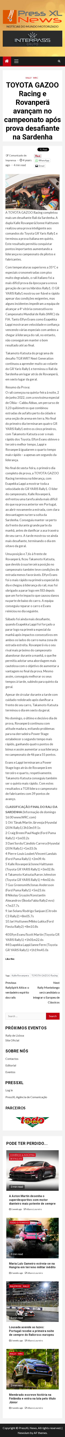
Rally (29, 77)
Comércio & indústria (22, 1155)
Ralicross (15, 1286)
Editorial (10, 1065)
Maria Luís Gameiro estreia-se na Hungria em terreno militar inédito (32, 1265)
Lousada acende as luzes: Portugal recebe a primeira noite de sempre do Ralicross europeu (31, 1330)
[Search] (59, 61)
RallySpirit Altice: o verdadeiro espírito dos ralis (17, 990)
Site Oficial (12, 1040)
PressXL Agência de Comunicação (26, 1097)
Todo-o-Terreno (19, 1222)
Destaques (16, 1158)
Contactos (11, 1058)
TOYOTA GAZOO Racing (44, 975)
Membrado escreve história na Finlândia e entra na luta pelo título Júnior (32, 1398)
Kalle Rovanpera (20, 975)
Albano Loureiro (34, 1209)
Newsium (23, 1432)
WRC (35, 77)
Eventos (10, 1072)
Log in (9, 1090)
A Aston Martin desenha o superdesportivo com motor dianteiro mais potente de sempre (32, 1199)
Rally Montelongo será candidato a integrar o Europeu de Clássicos (46, 992)
